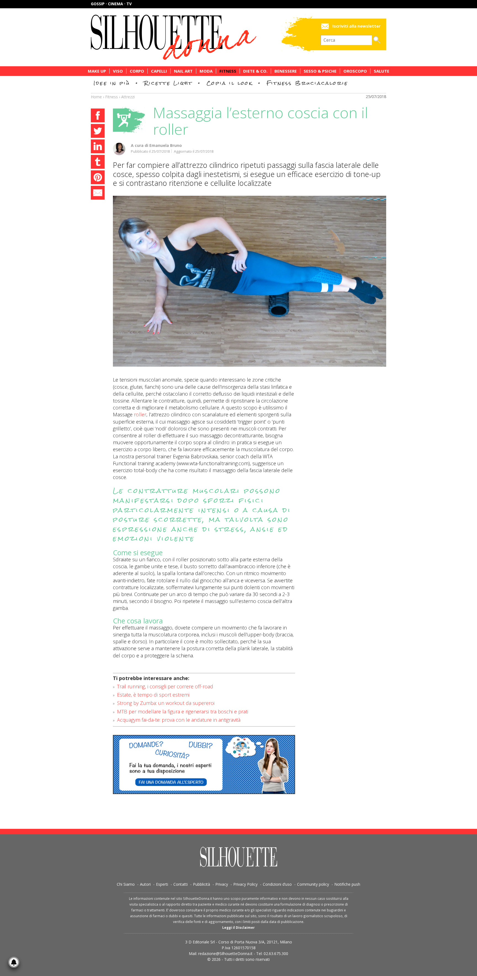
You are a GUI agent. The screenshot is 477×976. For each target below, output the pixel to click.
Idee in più (112, 83)
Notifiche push (347, 884)
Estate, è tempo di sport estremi (153, 694)
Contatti (180, 884)
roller (140, 414)
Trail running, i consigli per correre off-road (165, 686)
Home (96, 96)
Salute (381, 71)
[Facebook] (98, 116)
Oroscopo (355, 71)
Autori (145, 884)
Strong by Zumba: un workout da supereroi (165, 703)
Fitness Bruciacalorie (307, 83)
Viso (118, 71)
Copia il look (229, 83)
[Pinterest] (98, 178)
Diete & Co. (255, 71)
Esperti (162, 884)
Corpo (137, 71)
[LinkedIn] (98, 147)
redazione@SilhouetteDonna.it (225, 953)
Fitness (227, 71)
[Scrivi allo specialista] (204, 764)
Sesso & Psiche (320, 71)
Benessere (285, 71)
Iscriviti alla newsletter (356, 26)
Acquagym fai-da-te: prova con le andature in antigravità (178, 719)
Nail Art (183, 71)
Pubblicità (201, 884)
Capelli (159, 71)
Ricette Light (168, 83)
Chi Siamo (126, 884)
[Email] (98, 193)
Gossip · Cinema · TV (111, 3)
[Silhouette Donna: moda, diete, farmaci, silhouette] (197, 37)
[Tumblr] (98, 162)
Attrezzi (128, 96)
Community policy (313, 884)
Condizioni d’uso (277, 884)
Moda (206, 71)
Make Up (97, 71)
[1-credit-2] (249, 281)
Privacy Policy (245, 884)
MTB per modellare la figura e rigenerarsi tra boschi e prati (182, 711)
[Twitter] (98, 131)
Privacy (221, 884)
